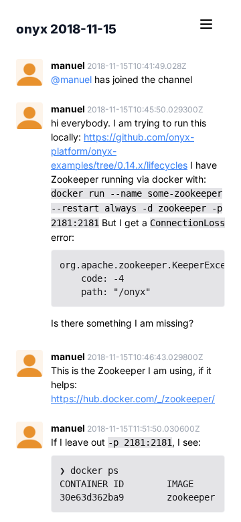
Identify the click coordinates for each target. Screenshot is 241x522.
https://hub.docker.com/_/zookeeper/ (133, 398)
